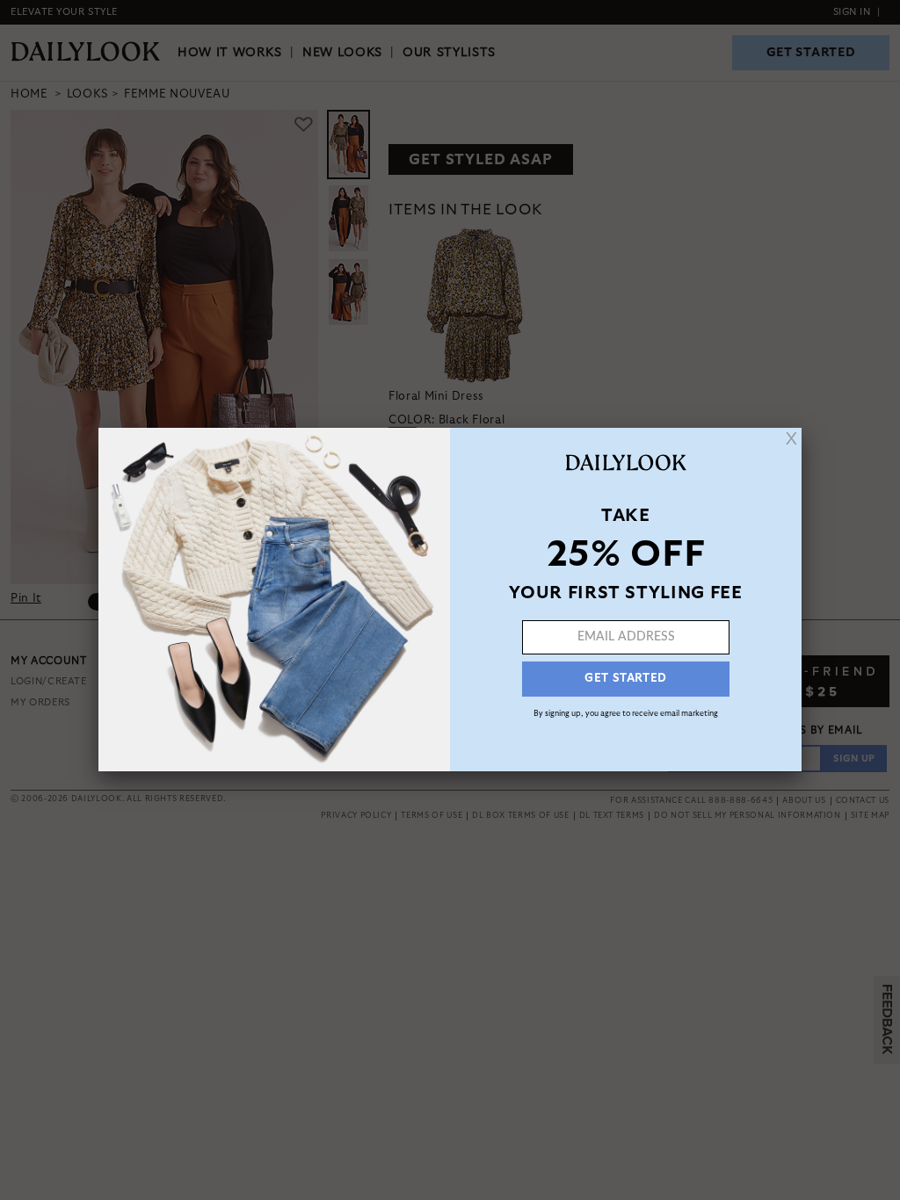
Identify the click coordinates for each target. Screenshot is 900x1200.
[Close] (791, 438)
